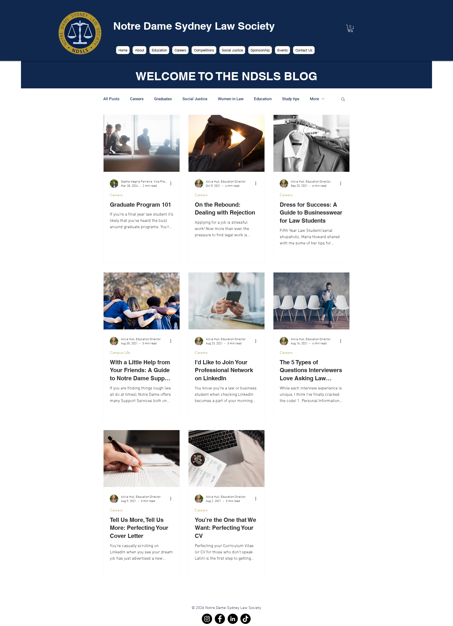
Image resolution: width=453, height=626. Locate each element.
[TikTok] (245, 619)
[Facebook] (220, 619)
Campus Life (120, 352)
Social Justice (194, 99)
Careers (137, 99)
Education (263, 99)
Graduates (163, 99)
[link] (350, 28)
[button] (343, 99)
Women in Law (231, 99)
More (314, 99)
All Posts (111, 99)
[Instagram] (207, 619)
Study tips (290, 99)
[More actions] (172, 183)
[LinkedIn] (233, 619)
